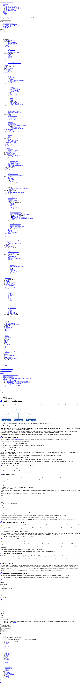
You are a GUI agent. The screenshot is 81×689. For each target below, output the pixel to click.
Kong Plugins (7, 321)
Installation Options (10, 83)
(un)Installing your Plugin (10, 289)
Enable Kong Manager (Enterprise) (16, 104)
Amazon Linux (13, 97)
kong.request (10, 302)
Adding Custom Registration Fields (16, 207)
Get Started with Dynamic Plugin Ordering (16, 192)
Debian (11, 98)
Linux (10, 95)
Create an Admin (13, 273)
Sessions (11, 206)
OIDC (11, 205)
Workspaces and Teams (12, 257)
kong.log (9, 299)
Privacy (7, 685)
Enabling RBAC (11, 113)
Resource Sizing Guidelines (10, 142)
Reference (6, 353)
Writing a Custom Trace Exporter (14, 140)
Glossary (7, 65)
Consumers (10, 56)
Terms (4, 685)
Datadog (9, 137)
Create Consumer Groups (10, 277)
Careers (8, 646)
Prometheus (10, 135)
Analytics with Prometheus (13, 174)
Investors (7, 645)
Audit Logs (7, 352)
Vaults (6, 341)
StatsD (9, 136)
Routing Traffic (10, 60)
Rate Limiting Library (9, 364)
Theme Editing (13, 221)
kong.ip (9, 297)
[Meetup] (0, 681)
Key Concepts (9, 53)
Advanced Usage (11, 179)
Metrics (9, 171)
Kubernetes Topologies (12, 77)
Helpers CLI (10, 231)
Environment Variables (9, 130)
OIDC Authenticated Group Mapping (17, 266)
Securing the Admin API (12, 107)
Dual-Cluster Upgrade (14, 158)
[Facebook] (0, 679)
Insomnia (7, 670)
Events (6, 644)
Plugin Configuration (9, 283)
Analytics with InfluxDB (12, 173)
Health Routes (8, 328)
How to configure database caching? (9, 380)
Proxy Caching (8, 70)
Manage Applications (14, 219)
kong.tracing (10, 310)
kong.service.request (11, 307)
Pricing (6, 656)
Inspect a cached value (9, 386)
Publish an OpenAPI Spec (12, 196)
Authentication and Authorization (15, 202)
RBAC (10, 268)
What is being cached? (7, 379)
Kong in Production (8, 73)
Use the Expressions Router (10, 153)
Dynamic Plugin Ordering (12, 190)
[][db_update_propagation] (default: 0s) (17, 382)
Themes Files (10, 199)
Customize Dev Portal (13, 220)
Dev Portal (9, 193)
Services (9, 54)
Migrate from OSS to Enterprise (14, 164)
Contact (6, 650)
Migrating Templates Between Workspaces (18, 223)
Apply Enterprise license (14, 103)
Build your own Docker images (16, 94)
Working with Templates (12, 200)
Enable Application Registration (16, 213)
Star (2, 683)
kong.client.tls (10, 294)
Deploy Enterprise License (13, 117)
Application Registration (13, 211)
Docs (4, 5)
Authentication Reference (10, 323)
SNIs (6, 338)
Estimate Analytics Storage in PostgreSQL (15, 175)
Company (7, 642)
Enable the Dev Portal (12, 195)
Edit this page (10, 369)
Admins (6, 346)
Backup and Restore (11, 156)
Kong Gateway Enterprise (9, 167)
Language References (12, 361)
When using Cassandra (9, 384)
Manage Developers (13, 208)
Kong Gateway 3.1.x (11, 50)
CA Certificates (8, 337)
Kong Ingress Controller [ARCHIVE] (12, 9)
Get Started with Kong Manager (13, 247)
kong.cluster (10, 295)
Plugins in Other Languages (12, 314)
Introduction (6, 39)
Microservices (7, 663)
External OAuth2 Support (17, 216)
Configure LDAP (13, 261)
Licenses (8, 114)
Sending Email (8, 278)
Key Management (8, 357)
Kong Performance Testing (13, 64)
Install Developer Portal (14, 91)
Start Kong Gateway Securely (13, 111)
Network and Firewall (12, 124)
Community (5, 13)
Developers (7, 347)
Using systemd (10, 108)
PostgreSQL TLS (12, 126)
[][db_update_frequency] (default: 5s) (16, 381)
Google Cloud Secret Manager (15, 184)
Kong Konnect (8, 652)
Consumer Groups (8, 236)
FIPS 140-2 (9, 241)
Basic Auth (12, 203)
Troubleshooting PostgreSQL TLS (16, 128)
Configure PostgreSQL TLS (15, 127)
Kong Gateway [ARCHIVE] (10, 6)
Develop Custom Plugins (9, 279)
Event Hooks (7, 237)
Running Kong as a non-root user (14, 106)
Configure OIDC (13, 265)
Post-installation (12, 101)
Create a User (12, 272)
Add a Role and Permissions (15, 271)
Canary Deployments (9, 145)
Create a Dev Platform (9, 674)
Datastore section (27, 472)
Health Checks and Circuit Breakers (14, 63)
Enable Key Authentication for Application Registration (20, 214)
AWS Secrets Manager (14, 183)
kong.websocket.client (12, 312)
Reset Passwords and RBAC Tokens (14, 258)
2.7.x (4, 34)
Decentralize (7, 672)
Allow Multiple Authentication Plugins (12, 324)
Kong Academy (6, 14)
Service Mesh (7, 677)
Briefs (6, 660)
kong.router (10, 304)
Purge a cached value (9, 387)
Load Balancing (11, 62)
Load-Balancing (8, 72)
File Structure (7, 281)
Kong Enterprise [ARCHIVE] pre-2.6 (12, 7)
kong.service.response (12, 308)
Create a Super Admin (12, 256)
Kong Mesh (7, 654)
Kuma (6, 669)
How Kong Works (10, 59)
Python (9, 317)
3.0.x (4, 33)
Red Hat (11, 99)
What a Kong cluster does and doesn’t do (10, 375)
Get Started (7, 655)
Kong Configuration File (9, 129)
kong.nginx (10, 300)
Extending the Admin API (10, 287)
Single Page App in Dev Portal (15, 227)
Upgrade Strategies (12, 157)
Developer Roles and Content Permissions (18, 209)
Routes (9, 55)
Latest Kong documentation (10, 10)
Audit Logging (8, 233)
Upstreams (10, 57)
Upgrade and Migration (11, 154)
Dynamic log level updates (13, 150)
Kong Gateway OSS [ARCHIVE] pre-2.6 (13, 8)
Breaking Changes (10, 47)
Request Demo (3, 16)
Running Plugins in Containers (13, 318)
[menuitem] (42, 4)
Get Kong (7, 67)
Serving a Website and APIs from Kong (12, 131)
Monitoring (9, 132)
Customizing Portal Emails (15, 225)
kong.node (10, 301)
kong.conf (7, 354)
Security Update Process (9, 143)
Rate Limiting (7, 69)
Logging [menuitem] (8, 148)
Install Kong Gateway (14, 88)
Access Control (10, 110)
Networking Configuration (10, 274)
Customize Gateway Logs (12, 151)
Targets (6, 340)
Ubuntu (11, 100)
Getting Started (10, 178)
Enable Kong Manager (9, 246)
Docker (10, 92)
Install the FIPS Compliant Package (14, 243)
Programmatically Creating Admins (14, 112)
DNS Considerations (11, 123)
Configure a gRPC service (10, 152)
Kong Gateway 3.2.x (11, 49)
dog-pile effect (16, 622)
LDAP (10, 260)
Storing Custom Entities (9, 285)
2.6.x (4, 35)
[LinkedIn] (0, 682)
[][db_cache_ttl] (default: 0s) (13, 383)
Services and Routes (9, 68)
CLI (6, 356)
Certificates (7, 336)
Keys (6, 342)
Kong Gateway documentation (11, 18)
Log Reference (10, 149)
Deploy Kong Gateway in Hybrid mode (17, 80)
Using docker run (13, 93)
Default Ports (10, 122)
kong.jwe (9, 298)
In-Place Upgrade (13, 160)
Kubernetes (11, 86)
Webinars (7, 659)
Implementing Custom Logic (10, 282)
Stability (6, 45)
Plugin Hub (5, 11)
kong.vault (10, 311)
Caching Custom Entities (10, 286)
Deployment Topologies (11, 75)
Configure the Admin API (15, 89)
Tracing (8, 138)
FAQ (6, 365)
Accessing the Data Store (10, 284)
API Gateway (7, 662)
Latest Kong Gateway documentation (7, 27)
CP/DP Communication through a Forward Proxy (17, 125)
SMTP (9, 229)
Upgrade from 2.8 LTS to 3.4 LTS (14, 163)
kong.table (10, 309)
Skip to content (3, 0)
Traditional (10, 82)
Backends (11, 180)
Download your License (12, 116)
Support (4, 12)
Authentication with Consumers (13, 252)
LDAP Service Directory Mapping (16, 262)
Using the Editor (11, 201)
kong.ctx (9, 296)
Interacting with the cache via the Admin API (11, 385)
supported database (17, 439)
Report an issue (9, 371)
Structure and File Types (12, 198)
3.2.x (4, 31)
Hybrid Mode (11, 78)
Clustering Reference (9, 146)
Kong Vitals (9, 169)
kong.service (10, 305)
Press (6, 648)
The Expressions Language (12, 359)
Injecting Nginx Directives (10, 355)
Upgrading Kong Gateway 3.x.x (14, 155)
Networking (9, 121)
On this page (2, 373)
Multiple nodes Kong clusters (8, 377)
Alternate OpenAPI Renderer (15, 228)
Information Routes (8, 327)
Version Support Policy (12, 42)
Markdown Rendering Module (15, 224)
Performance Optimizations (13, 362)
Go (8, 315)
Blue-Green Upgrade (14, 161)
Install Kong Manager (14, 90)
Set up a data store (13, 102)
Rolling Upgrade (13, 162)
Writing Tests (7, 288)
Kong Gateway (6, 396)
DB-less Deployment (11, 81)
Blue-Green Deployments (10, 144)
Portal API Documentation (12, 232)
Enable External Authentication (17, 215)
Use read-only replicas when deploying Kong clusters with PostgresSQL (18, 378)
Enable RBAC (12, 270)
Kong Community (8, 667)
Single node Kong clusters (8, 376)
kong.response (10, 303)
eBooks (6, 658)
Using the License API (12, 118)
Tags (6, 329)
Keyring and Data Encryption (10, 234)
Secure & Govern (8, 673)
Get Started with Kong (8, 66)
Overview (9, 76)
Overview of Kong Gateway (10, 40)
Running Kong (10, 105)
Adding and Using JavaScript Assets (17, 226)
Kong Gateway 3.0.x (11, 51)
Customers (7, 643)
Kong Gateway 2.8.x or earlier (13, 52)
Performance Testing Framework (11, 358)
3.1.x (4, 32)
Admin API (6, 325)
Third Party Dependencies (12, 43)
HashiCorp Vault (13, 186)
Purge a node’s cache (9, 388)
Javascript (9, 316)
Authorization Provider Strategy (16, 212)
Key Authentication (9, 71)
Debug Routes (8, 330)
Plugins (9, 58)
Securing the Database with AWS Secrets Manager (19, 188)
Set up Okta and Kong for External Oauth (20, 217)
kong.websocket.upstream (12, 313)
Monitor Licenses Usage (12, 119)
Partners (6, 647)
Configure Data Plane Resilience (11, 238)
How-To (10, 187)
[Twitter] (0, 680)
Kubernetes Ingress (8, 668)
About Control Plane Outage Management (13, 240)
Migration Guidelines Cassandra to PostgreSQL (16, 165)
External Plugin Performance (13, 319)
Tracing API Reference (12, 141)
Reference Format (11, 189)
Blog (6, 661)
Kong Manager (7, 244)
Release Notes (8, 46)
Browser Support (11, 44)
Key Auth (12, 204)
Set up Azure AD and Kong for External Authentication (22, 218)
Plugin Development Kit (11, 291)
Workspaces (10, 230)
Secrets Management (11, 176)
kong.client (10, 293)
